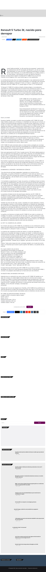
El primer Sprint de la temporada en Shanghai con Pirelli (26, 544)
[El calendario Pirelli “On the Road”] (7, 531)
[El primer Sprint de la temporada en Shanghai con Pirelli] (8, 548)
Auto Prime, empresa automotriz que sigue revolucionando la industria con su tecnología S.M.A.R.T (28, 537)
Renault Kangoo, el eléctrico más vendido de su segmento (26, 509)
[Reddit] (29, 312)
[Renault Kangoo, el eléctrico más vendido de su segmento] (7, 513)
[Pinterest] (27, 312)
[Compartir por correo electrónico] (35, 312)
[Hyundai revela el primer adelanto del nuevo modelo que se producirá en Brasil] (8, 455)
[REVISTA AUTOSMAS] (23, 12)
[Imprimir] (37, 312)
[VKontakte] (32, 312)
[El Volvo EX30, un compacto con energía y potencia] (8, 504)
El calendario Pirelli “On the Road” (19, 527)
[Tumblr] (24, 312)
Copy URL (30, 306)
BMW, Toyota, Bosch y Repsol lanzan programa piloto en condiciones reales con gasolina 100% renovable (29, 484)
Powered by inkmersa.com (32, 568)
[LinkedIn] (21, 312)
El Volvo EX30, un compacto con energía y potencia (25, 502)
